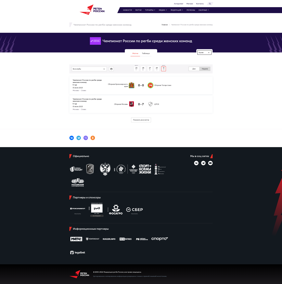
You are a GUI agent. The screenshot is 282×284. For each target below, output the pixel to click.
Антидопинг (178, 4)
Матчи (138, 10)
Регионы (191, 10)
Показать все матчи (141, 120)
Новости (127, 10)
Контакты (200, 4)
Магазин (189, 4)
